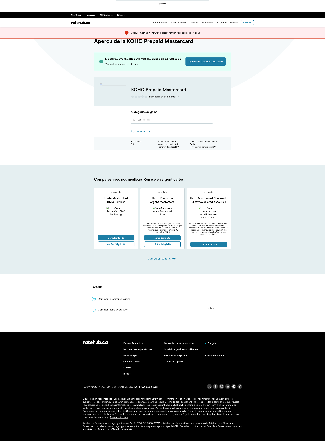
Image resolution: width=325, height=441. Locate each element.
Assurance (221, 22)
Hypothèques (160, 22)
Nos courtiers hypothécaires (137, 349)
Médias (127, 367)
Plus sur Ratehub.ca (133, 343)
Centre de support (173, 361)
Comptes (193, 22)
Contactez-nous (131, 361)
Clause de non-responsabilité (179, 343)
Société (234, 22)
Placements (207, 22)
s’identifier (247, 23)
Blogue (127, 373)
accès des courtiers (214, 355)
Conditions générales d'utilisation (181, 349)
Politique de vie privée (175, 355)
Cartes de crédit (178, 22)
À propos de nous (119, 417)
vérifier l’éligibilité (116, 244)
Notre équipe (130, 355)
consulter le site (116, 238)
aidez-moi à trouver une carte (206, 61)
